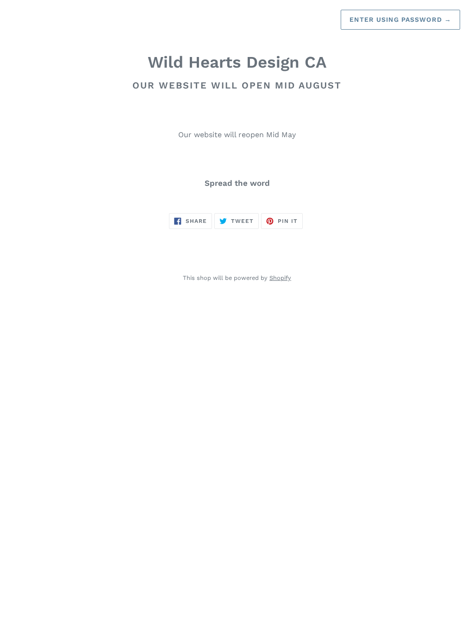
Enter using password (400, 19)
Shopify (280, 277)
